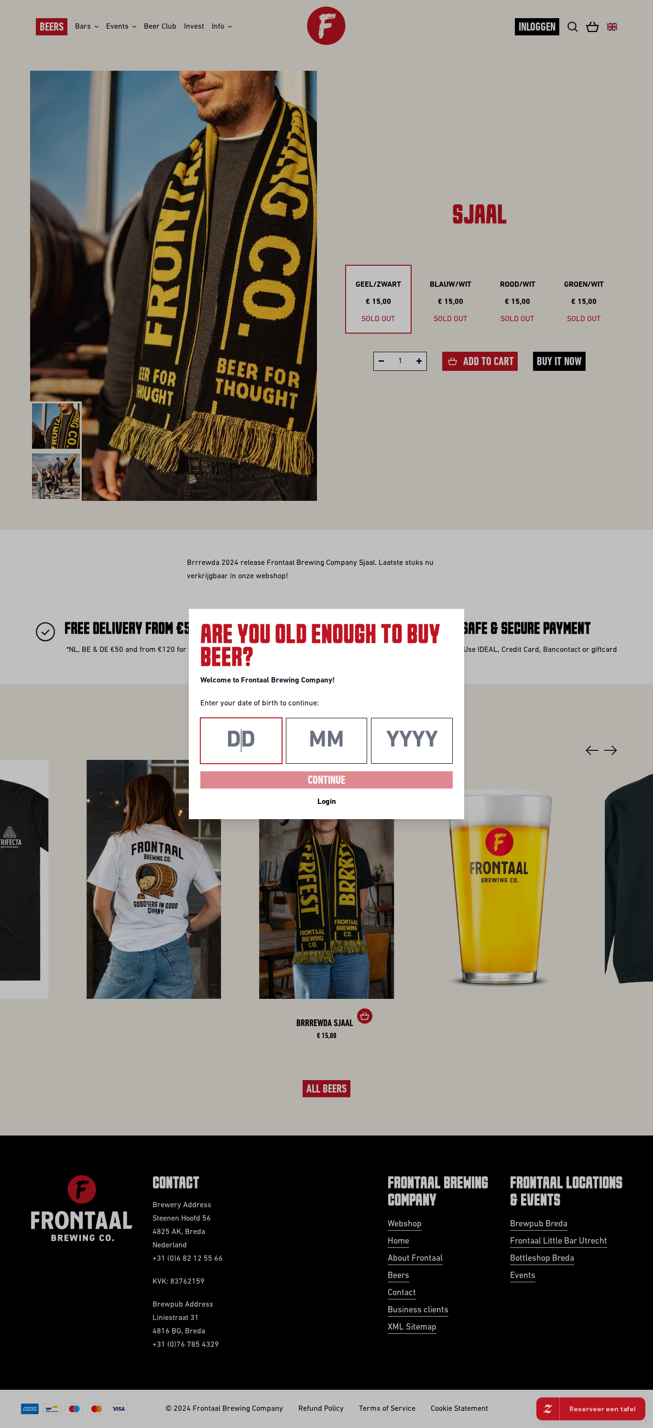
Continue (326, 781)
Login (326, 802)
